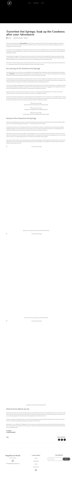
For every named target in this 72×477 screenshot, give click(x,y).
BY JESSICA (8, 430)
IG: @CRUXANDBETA (10, 432)
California (12, 73)
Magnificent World (12, 455)
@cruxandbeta (23, 43)
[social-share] (59, 440)
